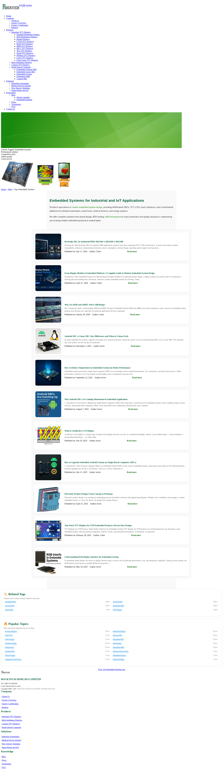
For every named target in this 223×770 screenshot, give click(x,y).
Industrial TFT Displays (21, 32)
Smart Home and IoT (20, 90)
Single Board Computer (21, 67)
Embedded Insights (24, 100)
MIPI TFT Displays (25, 46)
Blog (13, 95)
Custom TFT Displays (20, 65)
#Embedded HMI (118, 606)
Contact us (10, 109)
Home (8, 16)
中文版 (22, 5)
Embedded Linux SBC (26, 72)
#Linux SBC (9, 610)
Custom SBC (22, 79)
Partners (14, 27)
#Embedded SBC (10, 602)
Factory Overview (18, 23)
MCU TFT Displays (25, 48)
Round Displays (23, 39)
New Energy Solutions (20, 88)
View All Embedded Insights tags (111, 669)
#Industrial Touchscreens (120, 652)
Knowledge (11, 93)
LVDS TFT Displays (25, 41)
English (29, 5)
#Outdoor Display (10, 644)
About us (15, 21)
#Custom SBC (9, 606)
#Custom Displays (11, 631)
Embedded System (24, 74)
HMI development (113, 217)
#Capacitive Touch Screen (13, 660)
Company (10, 18)
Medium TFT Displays (26, 55)
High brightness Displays (21, 62)
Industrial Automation (20, 83)
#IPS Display (117, 644)
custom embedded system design (87, 207)
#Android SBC (117, 602)
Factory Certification (19, 25)
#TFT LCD (8, 635)
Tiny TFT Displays (24, 51)
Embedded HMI (23, 76)
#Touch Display (10, 656)
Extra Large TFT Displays (27, 60)
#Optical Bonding (118, 660)
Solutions (10, 81)
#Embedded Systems (119, 656)
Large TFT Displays (25, 58)
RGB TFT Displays (25, 44)
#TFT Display (117, 610)
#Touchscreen (9, 648)
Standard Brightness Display (28, 34)
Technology (16, 104)
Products (9, 30)
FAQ (13, 107)
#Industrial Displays (119, 631)
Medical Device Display (21, 86)
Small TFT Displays (25, 53)
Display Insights (23, 97)
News (13, 102)
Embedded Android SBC (27, 69)
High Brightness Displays (27, 37)
